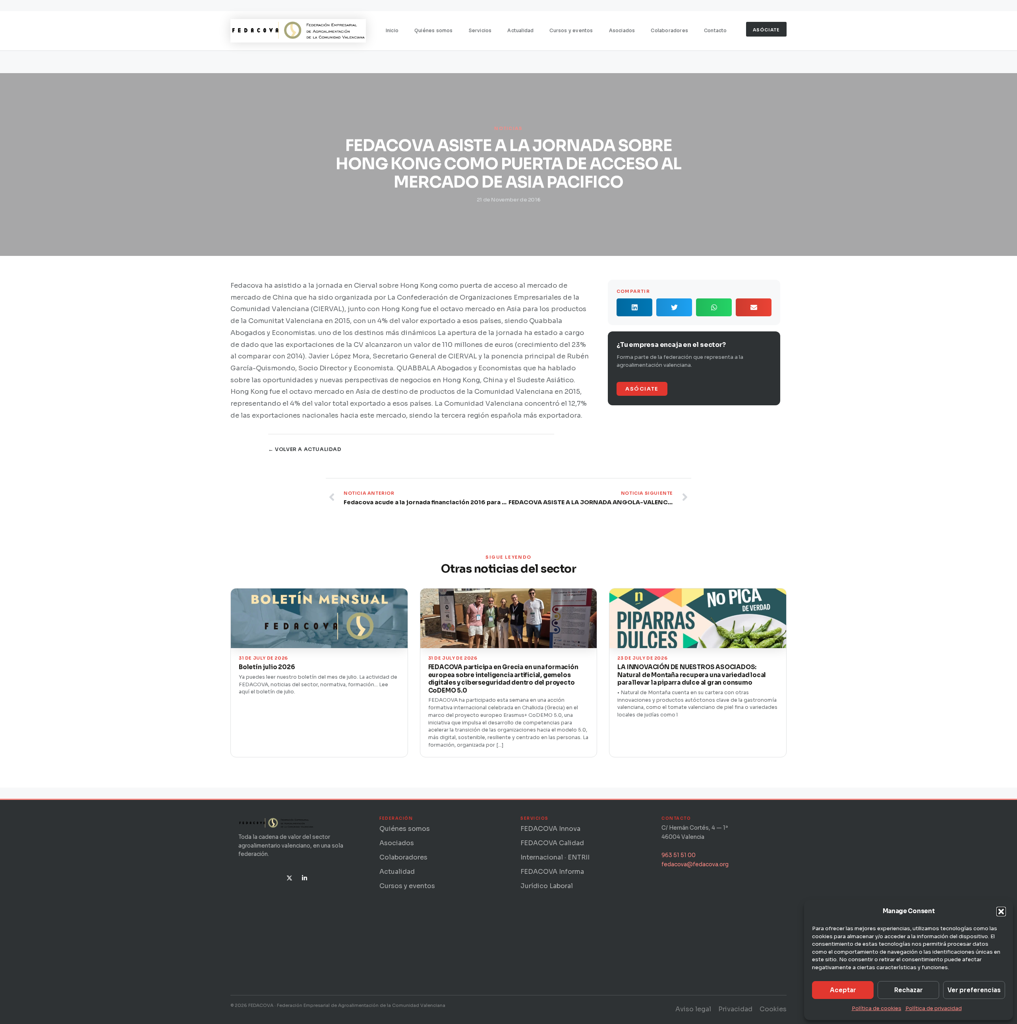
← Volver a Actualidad (305, 449)
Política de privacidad (933, 1008)
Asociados (622, 30)
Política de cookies (876, 1008)
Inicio (392, 30)
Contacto (715, 30)
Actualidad (520, 30)
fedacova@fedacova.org (695, 864)
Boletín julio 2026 (267, 667)
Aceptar (843, 990)
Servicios (480, 30)
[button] (1001, 912)
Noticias (508, 128)
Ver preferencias (974, 990)
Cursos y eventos (571, 30)
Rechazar (908, 990)
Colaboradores (669, 30)
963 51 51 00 (678, 855)
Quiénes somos (433, 30)
